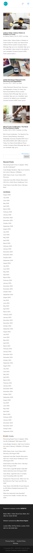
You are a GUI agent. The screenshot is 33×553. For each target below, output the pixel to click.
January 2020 (7, 420)
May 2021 (6, 374)
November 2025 (8, 220)
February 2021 (7, 383)
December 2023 (8, 286)
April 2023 (6, 309)
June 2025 (6, 234)
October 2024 (7, 257)
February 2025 (7, 246)
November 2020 (8, 391)
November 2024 (8, 254)
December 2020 (8, 388)
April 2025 (6, 240)
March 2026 (6, 209)
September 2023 (8, 294)
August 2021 (7, 366)
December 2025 (8, 217)
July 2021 (6, 368)
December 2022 (8, 320)
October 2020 (7, 394)
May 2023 (6, 306)
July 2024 (6, 266)
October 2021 (7, 360)
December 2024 (8, 252)
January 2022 (7, 351)
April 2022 (6, 343)
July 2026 (6, 197)
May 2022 (6, 340)
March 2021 (6, 380)
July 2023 (6, 300)
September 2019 (8, 431)
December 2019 (8, 423)
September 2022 (8, 329)
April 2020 (6, 411)
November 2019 (8, 425)
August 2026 (7, 195)
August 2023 (7, 297)
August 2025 (7, 229)
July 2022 (6, 334)
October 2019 (7, 428)
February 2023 (7, 314)
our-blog (25, 36)
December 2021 (8, 354)
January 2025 (7, 249)
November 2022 (8, 323)
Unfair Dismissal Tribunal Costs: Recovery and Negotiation (14, 80)
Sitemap (15, 543)
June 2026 (6, 200)
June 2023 (6, 303)
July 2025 (6, 232)
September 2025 (8, 226)
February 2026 (7, 212)
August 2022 (7, 331)
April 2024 (6, 274)
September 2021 (8, 363)
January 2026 (7, 214)
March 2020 (6, 414)
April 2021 (6, 377)
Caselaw (18, 130)
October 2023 (7, 291)
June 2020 (6, 405)
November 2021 (8, 357)
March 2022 (6, 346)
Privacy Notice (10, 541)
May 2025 (6, 237)
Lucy (6, 83)
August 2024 (7, 263)
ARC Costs (9, 436)
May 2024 (6, 272)
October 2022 (7, 326)
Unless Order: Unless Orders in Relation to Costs (14, 33)
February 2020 (7, 417)
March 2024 (6, 277)
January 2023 (7, 317)
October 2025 (7, 223)
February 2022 (7, 348)
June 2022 (6, 337)
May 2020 (6, 408)
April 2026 (6, 206)
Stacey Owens (9, 36)
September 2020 (8, 397)
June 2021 (6, 371)
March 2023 (6, 311)
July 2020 (6, 403)
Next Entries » (26, 153)
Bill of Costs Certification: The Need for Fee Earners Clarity (15, 127)
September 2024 (8, 260)
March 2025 (6, 243)
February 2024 (7, 280)
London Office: (7, 526)
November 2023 (8, 289)
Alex (6, 130)
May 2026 (6, 203)
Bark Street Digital (22, 520)
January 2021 (7, 386)
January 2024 (7, 283)
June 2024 (6, 269)
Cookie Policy (21, 541)
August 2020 (7, 400)
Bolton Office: (7, 513)
